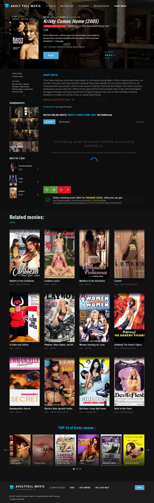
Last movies (85, 487)
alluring (69, 47)
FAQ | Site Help (102, 487)
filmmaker (52, 47)
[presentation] (6, 450)
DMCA (139, 488)
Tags (72, 487)
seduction (61, 47)
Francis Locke (17, 76)
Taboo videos (120, 6)
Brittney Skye (17, 89)
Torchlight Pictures (63, 107)
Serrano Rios (17, 84)
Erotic (46, 17)
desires (75, 47)
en (46, 29)
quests (82, 47)
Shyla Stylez (24, 86)
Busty (63, 17)
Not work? (140, 122)
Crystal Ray (28, 89)
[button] (74, 469)
